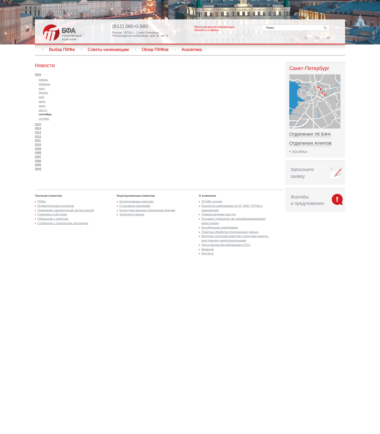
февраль (44, 84)
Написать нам (317, 38)
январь (43, 79)
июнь (42, 101)
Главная (306, 38)
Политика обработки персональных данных (230, 231)
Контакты (207, 253)
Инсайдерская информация (219, 227)
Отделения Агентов (310, 143)
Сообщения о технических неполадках (62, 223)
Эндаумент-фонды (131, 214)
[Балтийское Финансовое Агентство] (62, 32)
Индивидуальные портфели (55, 205)
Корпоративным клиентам (136, 201)
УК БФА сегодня (211, 201)
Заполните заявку (302, 173)
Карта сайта (328, 38)
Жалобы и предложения (307, 200)
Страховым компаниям (134, 205)
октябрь (44, 118)
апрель (43, 92)
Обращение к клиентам (52, 218)
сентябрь (45, 114)
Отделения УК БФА (310, 134)
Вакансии (207, 249)
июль (42, 105)
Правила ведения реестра (218, 214)
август (43, 110)
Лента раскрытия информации (214, 26)
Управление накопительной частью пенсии (65, 210)
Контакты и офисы (206, 30)
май (41, 96)
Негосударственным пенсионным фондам (147, 210)
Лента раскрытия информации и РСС (225, 244)
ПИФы (41, 201)
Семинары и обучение (52, 214)
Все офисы (299, 151)
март (42, 88)
